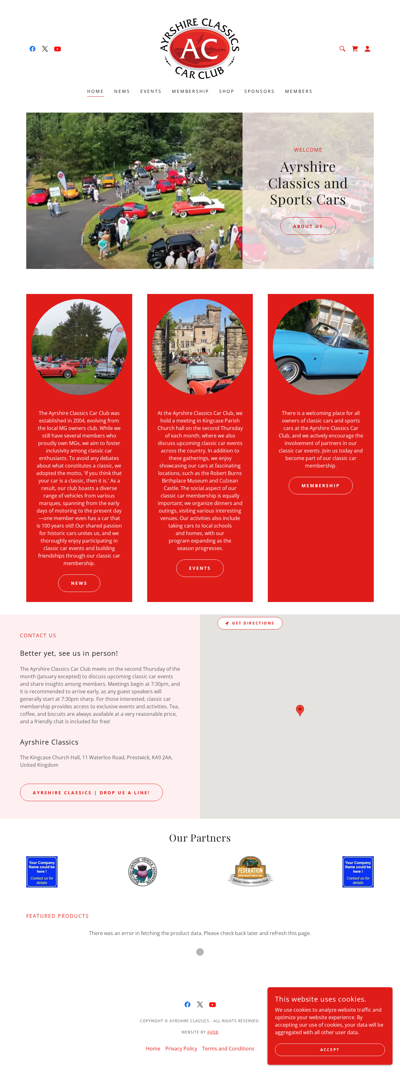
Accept (329, 1049)
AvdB (212, 1032)
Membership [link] (190, 91)
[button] (367, 49)
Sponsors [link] (259, 91)
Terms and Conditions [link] (228, 1048)
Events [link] (151, 91)
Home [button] (153, 1048)
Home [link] (95, 91)
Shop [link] (226, 91)
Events (200, 568)
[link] (32, 49)
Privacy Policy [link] (181, 1048)
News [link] (122, 91)
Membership (321, 485)
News (79, 583)
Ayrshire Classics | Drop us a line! (91, 793)
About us (308, 226)
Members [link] (299, 91)
